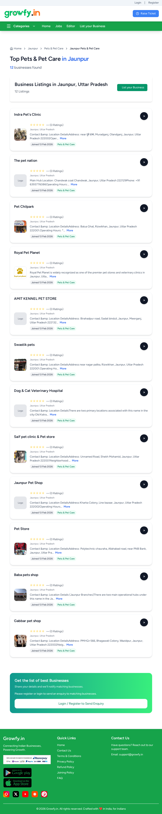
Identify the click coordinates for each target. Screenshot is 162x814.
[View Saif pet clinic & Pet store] (20, 456)
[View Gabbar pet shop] (20, 641)
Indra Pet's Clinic (27, 114)
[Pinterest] (44, 794)
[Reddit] (35, 794)
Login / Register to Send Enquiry (81, 703)
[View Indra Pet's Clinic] (20, 134)
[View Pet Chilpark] (20, 226)
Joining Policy (65, 772)
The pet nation (25, 160)
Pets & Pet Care (53, 48)
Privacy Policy (65, 761)
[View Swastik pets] (20, 364)
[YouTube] (25, 794)
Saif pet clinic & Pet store (34, 437)
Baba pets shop (26, 575)
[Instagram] (6, 794)
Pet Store (21, 529)
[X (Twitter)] (16, 794)
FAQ (60, 778)
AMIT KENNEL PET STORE (35, 298)
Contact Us (64, 750)
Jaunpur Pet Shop (28, 483)
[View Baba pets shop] (20, 595)
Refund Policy (65, 767)
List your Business (92, 26)
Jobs (58, 26)
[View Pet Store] (20, 549)
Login (138, 2)
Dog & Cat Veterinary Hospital (38, 391)
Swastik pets (24, 344)
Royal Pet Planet (27, 252)
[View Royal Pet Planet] (20, 272)
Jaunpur (33, 48)
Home (46, 26)
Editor (71, 26)
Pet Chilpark (24, 206)
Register (153, 2)
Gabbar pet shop (27, 621)
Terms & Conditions (69, 756)
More (63, 138)
